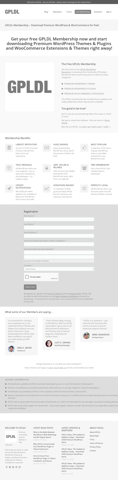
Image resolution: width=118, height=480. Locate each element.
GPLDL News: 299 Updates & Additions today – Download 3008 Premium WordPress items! (73, 438)
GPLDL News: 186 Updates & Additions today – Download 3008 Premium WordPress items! (73, 467)
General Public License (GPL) (74, 391)
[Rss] (13, 467)
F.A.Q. (43, 367)
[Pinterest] (16, 467)
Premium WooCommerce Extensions (84, 93)
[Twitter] (10, 467)
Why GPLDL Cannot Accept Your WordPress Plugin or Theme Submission (44, 446)
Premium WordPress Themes (79, 83)
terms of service (55, 293)
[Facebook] (6, 467)
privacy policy (75, 293)
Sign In (109, 12)
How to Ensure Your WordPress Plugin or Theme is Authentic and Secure (44, 458)
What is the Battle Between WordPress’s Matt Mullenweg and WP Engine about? (44, 434)
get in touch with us (57, 367)
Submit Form (30, 287)
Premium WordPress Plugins (80, 88)
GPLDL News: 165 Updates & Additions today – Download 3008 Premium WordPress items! (73, 453)
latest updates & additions (66, 296)
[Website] (19, 467)
